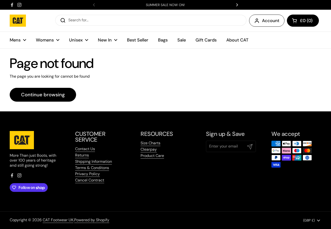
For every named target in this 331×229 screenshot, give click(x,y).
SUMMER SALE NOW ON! (165, 5)
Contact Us (85, 148)
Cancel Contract (89, 180)
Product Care (152, 155)
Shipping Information (93, 161)
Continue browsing (43, 94)
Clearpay (149, 149)
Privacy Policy (87, 173)
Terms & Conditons (92, 167)
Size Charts (150, 143)
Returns (82, 155)
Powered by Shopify (91, 219)
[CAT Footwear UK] (18, 21)
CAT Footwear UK (58, 219)
